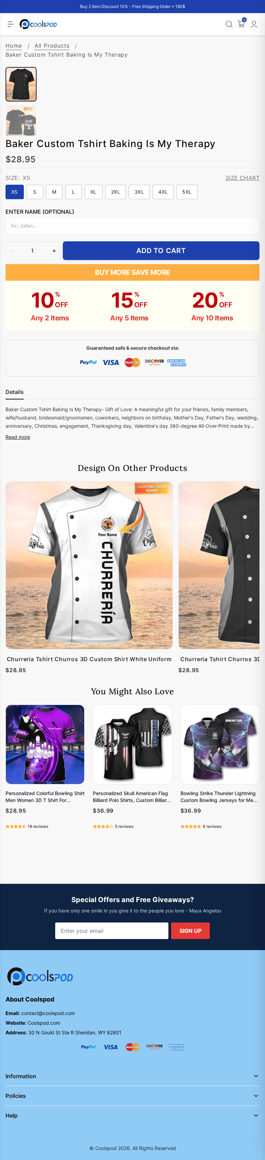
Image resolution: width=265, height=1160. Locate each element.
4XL (163, 192)
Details (15, 391)
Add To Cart (161, 250)
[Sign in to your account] (253, 24)
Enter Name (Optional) (40, 211)
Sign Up (190, 930)
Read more (18, 437)
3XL (139, 192)
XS (14, 192)
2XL (115, 192)
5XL (187, 192)
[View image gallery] (247, 54)
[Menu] (11, 24)
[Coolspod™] (40, 976)
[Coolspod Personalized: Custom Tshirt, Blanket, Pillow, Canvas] (38, 24)
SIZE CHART (242, 177)
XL (93, 192)
